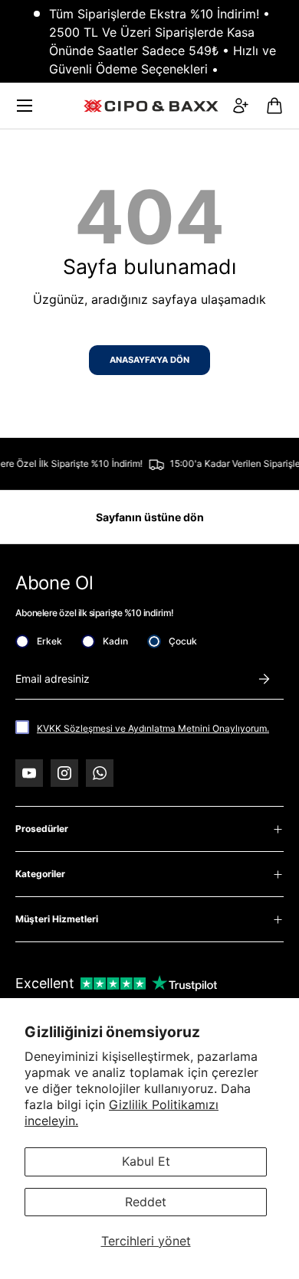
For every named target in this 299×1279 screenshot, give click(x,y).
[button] (274, 105)
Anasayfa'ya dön (149, 359)
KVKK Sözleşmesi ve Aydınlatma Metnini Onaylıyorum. (153, 728)
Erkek (49, 641)
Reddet (145, 1201)
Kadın (115, 641)
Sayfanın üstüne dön (150, 517)
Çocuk (183, 641)
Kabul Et (146, 1161)
